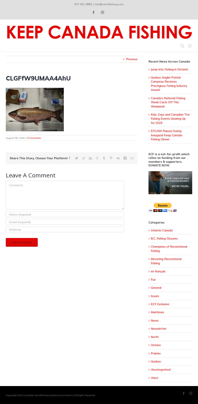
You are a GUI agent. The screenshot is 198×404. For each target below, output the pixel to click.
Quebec (156, 361)
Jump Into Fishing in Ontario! (169, 69)
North (155, 337)
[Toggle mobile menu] (190, 46)
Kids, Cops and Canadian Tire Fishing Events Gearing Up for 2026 (170, 119)
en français (158, 271)
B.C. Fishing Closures (164, 238)
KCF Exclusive (160, 304)
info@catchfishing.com (109, 4)
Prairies (156, 353)
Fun (153, 279)
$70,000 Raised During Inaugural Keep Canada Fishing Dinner (166, 135)
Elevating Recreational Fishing (166, 261)
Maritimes (157, 312)
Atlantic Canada (162, 230)
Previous (131, 59)
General (156, 288)
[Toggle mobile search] (182, 46)
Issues (155, 296)
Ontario (156, 345)
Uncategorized (161, 369)
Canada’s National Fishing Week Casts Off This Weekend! (168, 102)
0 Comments (34, 137)
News (155, 320)
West (154, 378)
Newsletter (158, 328)
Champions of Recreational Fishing (169, 248)
